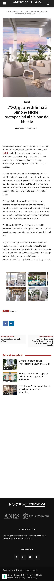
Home (8, 11)
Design (15, 11)
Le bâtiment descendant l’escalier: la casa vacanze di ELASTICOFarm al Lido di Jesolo (42, 342)
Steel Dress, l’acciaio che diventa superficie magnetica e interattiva (35, 389)
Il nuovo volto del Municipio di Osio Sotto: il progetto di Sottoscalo (33, 376)
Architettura (7, 368)
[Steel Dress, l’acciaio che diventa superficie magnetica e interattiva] (10, 390)
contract (13, 311)
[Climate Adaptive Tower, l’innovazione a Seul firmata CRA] (10, 364)
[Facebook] (5, 323)
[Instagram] (23, 557)
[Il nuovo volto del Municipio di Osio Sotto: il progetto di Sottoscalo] (10, 377)
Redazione (19, 128)
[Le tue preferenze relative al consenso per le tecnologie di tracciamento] (4, 576)
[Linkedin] (11, 323)
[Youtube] (30, 557)
